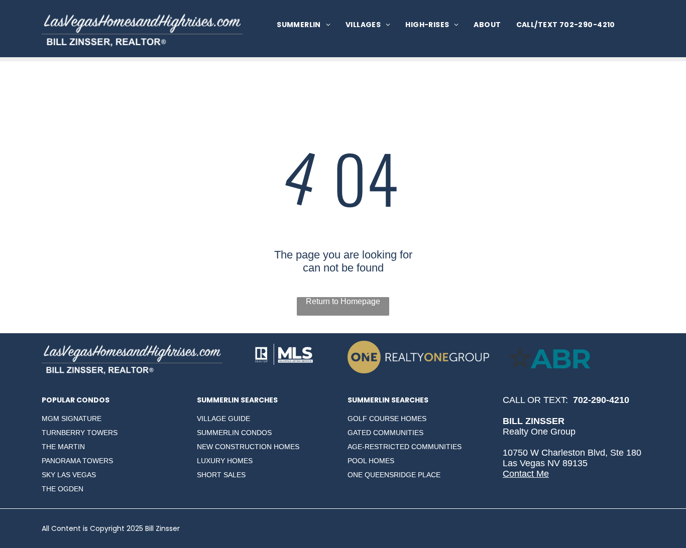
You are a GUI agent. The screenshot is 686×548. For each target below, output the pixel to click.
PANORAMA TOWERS (77, 461)
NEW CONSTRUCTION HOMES (248, 447)
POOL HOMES (371, 461)
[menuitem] (303, 25)
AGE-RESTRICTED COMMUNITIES (405, 447)
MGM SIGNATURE (71, 419)
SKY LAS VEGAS (69, 475)
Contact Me (526, 474)
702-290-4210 (601, 400)
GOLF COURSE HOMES (387, 419)
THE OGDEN (62, 489)
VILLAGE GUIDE (223, 419)
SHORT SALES (221, 475)
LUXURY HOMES (225, 461)
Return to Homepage (343, 301)
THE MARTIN (63, 447)
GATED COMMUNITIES (385, 433)
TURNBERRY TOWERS (80, 433)
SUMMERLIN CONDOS (234, 433)
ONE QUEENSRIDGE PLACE (394, 475)
